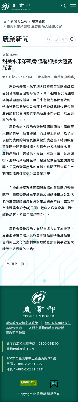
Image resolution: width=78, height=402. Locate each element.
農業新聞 (38, 21)
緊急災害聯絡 (15, 333)
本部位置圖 (14, 328)
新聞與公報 (18, 21)
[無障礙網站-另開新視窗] (28, 384)
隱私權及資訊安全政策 (22, 323)
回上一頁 (17, 264)
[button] (69, 393)
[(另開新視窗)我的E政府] (54, 384)
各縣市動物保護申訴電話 (46, 328)
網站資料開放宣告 (58, 323)
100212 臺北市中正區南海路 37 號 (31, 358)
